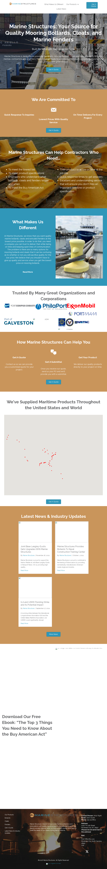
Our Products (71, 4)
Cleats (7, 821)
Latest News (61, 9)
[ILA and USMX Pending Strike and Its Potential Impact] (35, 597)
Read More (28, 272)
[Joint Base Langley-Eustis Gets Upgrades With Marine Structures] (35, 542)
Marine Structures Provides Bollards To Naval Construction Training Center (71, 549)
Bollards (7, 818)
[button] (78, 4)
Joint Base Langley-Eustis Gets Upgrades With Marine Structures (34, 549)
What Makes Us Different (53, 4)
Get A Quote (9, 828)
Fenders (7, 824)
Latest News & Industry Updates (12, 832)
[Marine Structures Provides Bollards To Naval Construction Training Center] (71, 542)
